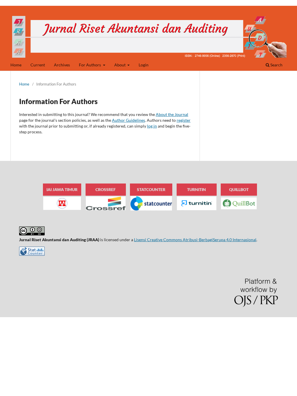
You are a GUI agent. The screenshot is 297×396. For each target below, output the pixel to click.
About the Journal (172, 114)
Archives (62, 64)
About (120, 64)
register (184, 120)
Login (143, 64)
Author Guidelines (128, 120)
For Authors (90, 64)
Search (275, 64)
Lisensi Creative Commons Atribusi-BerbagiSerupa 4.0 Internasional (195, 239)
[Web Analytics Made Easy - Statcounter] (32, 254)
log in (152, 125)
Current (37, 64)
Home (15, 64)
